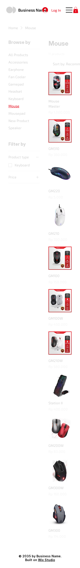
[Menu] (69, 10)
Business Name (32, 10)
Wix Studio (46, 560)
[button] (75, 10)
